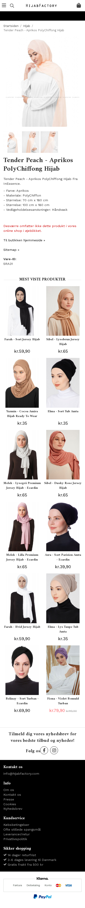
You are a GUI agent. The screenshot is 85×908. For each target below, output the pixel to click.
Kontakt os (12, 794)
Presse (8, 799)
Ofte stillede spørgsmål (22, 829)
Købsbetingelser (16, 825)
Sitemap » (11, 250)
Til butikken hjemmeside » (24, 240)
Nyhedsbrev (12, 808)
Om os (8, 790)
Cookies (9, 804)
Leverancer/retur (16, 834)
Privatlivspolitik (15, 839)
